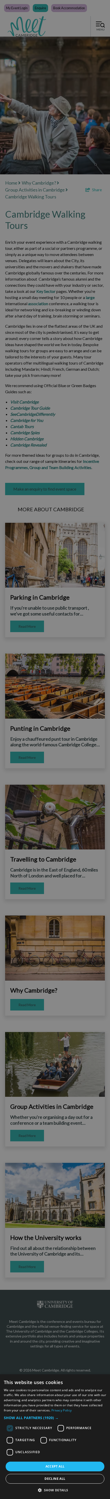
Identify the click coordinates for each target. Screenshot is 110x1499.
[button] (55, 1417)
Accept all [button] (55, 1466)
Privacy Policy (61, 1410)
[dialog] (55, 1436)
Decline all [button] (55, 1478)
